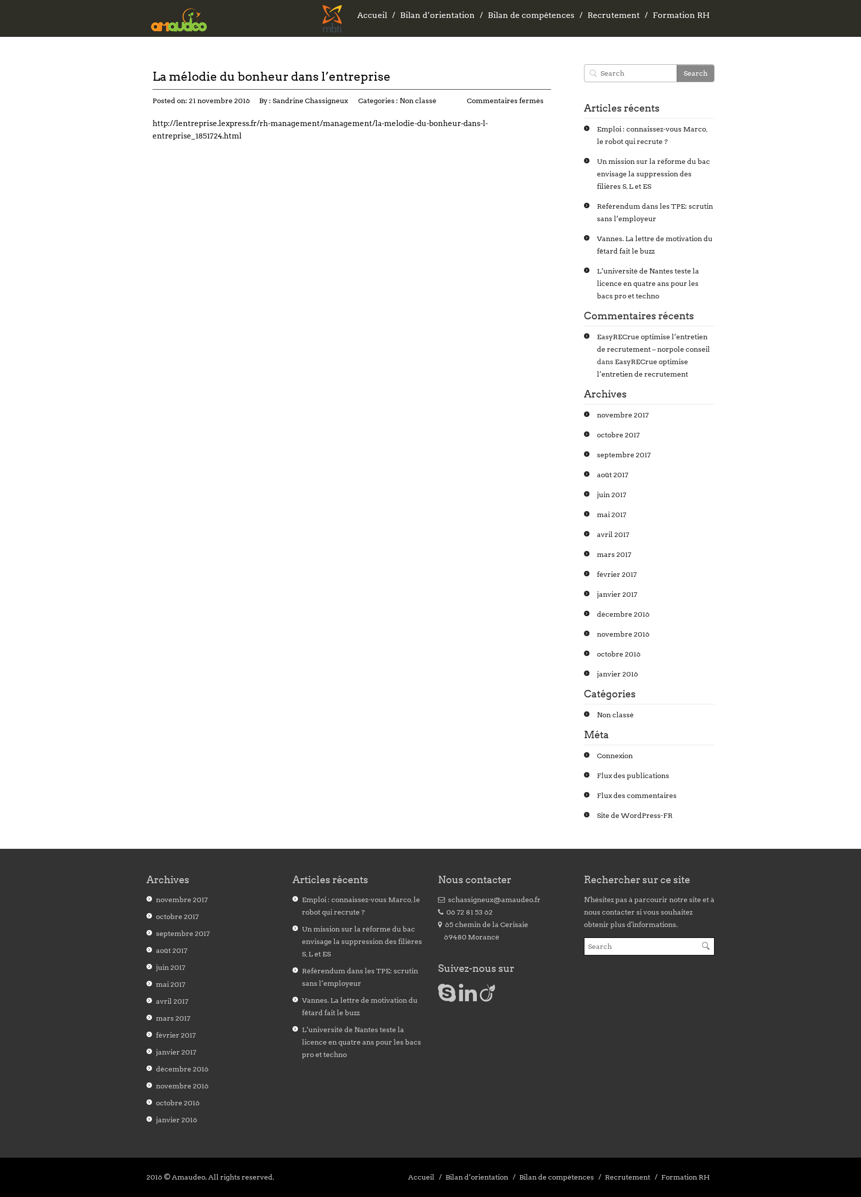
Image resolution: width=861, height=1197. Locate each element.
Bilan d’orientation (437, 15)
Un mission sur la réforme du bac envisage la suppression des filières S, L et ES (653, 173)
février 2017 (617, 574)
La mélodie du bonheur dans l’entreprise (271, 76)
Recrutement (613, 15)
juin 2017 (611, 495)
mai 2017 (611, 515)
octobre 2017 (618, 435)
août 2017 (612, 475)
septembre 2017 (624, 455)
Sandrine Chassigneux (310, 101)
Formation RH (681, 15)
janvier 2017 (617, 594)
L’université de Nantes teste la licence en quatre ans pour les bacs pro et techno (648, 283)
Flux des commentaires (637, 795)
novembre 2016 (623, 634)
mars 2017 (614, 554)
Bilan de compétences (531, 15)
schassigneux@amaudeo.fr (493, 900)
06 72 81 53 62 (468, 912)
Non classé (418, 101)
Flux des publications (633, 776)
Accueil (372, 15)
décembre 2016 (623, 614)
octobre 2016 (619, 654)
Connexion (615, 756)
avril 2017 (613, 534)
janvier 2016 (617, 674)
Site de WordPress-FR (635, 815)
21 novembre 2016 (219, 101)
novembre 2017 (623, 415)
